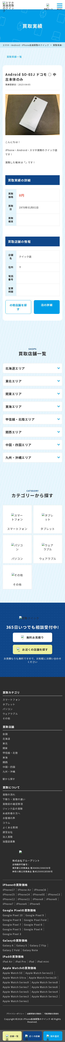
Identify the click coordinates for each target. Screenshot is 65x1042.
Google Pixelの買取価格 (19, 910)
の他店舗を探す (18, 307)
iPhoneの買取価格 (15, 885)
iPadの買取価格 (13, 956)
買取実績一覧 (14, 56)
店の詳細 (46, 305)
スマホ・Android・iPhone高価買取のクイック (26, 45)
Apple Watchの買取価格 (19, 968)
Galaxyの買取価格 (15, 940)
